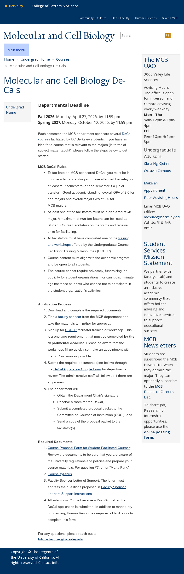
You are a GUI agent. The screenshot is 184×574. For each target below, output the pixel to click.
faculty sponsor (69, 317)
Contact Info (48, 562)
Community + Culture (92, 18)
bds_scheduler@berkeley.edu (60, 539)
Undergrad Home (35, 59)
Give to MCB (170, 18)
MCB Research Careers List (159, 391)
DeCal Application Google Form (77, 369)
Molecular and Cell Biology (59, 36)
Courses (63, 59)
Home (9, 59)
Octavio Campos (157, 170)
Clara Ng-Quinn (156, 163)
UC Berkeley (13, 6)
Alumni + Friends (145, 18)
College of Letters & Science (55, 6)
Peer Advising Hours (161, 197)
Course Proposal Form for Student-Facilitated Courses (89, 448)
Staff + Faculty (120, 18)
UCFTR (71, 330)
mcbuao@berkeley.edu (163, 216)
